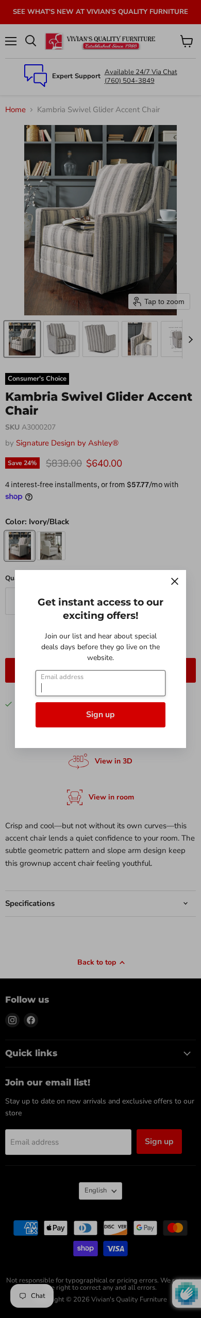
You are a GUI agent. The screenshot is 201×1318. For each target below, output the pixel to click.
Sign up (100, 714)
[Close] (174, 581)
